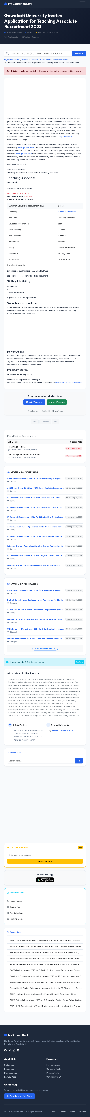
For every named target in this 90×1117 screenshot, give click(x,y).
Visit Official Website (61, 730)
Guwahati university (67, 212)
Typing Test (15, 907)
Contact (63, 1112)
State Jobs (9, 1065)
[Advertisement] (45, 97)
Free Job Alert (53, 1065)
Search (79, 53)
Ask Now (79, 662)
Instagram (34, 411)
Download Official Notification (68, 382)
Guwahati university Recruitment (54, 59)
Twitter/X (46, 411)
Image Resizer (16, 901)
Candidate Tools (53, 1069)
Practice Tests (52, 1073)
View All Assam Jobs (44, 649)
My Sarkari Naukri (20, 4)
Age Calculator (16, 913)
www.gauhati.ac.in (64, 136)
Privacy (72, 1112)
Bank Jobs (9, 1069)
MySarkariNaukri (11, 59)
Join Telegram (35, 402)
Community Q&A (53, 1077)
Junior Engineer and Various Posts (24, 454)
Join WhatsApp (58, 402)
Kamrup (34, 59)
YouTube (59, 411)
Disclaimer (82, 1112)
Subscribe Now (45, 861)
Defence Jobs (10, 1073)
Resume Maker (16, 919)
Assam (25, 59)
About (54, 1112)
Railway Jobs (10, 1077)
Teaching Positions (17, 447)
